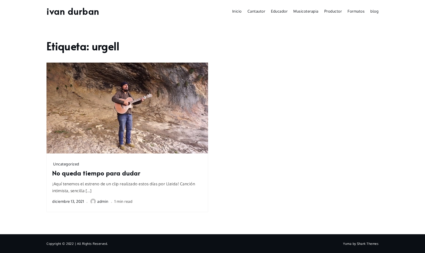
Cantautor (256, 11)
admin (102, 201)
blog (374, 11)
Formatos (356, 11)
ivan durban (72, 11)
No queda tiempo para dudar (96, 173)
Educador (279, 11)
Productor (333, 11)
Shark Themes (368, 243)
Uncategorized (66, 164)
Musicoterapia (306, 11)
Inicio (237, 11)
